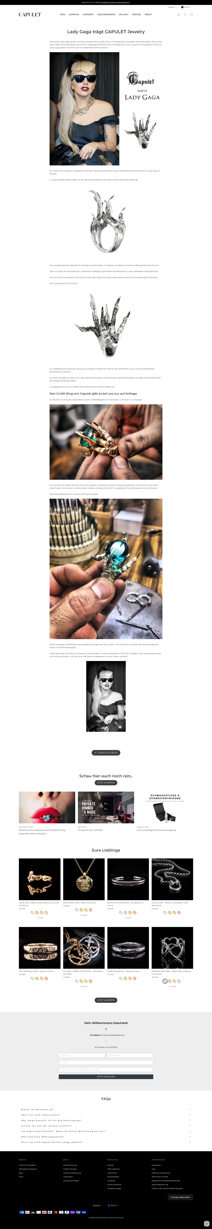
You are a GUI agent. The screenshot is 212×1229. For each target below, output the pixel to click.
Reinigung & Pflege (71, 1181)
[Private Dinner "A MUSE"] (106, 807)
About (148, 14)
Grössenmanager (114, 1188)
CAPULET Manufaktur (27, 1165)
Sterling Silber (32, 913)
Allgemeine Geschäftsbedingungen (166, 1181)
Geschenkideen (106, 14)
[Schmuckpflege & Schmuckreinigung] (165, 807)
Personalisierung (70, 1165)
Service (136, 14)
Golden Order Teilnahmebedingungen (167, 1188)
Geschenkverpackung (72, 1173)
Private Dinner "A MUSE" (90, 830)
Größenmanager (70, 1169)
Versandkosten (113, 1177)
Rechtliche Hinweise (160, 1177)
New (62, 14)
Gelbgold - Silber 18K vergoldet (37, 913)
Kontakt (110, 1165)
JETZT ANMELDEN (106, 1077)
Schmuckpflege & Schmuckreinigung (156, 830)
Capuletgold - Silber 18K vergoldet (42, 913)
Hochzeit (88, 14)
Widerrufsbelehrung (160, 1185)
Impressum (156, 1165)
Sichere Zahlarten (114, 1185)
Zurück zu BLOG (107, 752)
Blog (21, 1173)
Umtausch (111, 1181)
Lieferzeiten (68, 1177)
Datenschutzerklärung (161, 1173)
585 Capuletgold (46, 913)
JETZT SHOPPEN (106, 783)
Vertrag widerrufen (180, 1197)
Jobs (153, 1169)
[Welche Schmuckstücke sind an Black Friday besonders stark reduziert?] (47, 807)
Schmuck (74, 14)
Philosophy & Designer (28, 1169)
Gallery (123, 14)
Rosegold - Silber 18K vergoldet (91, 910)
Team (21, 1177)
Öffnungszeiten (113, 1169)
